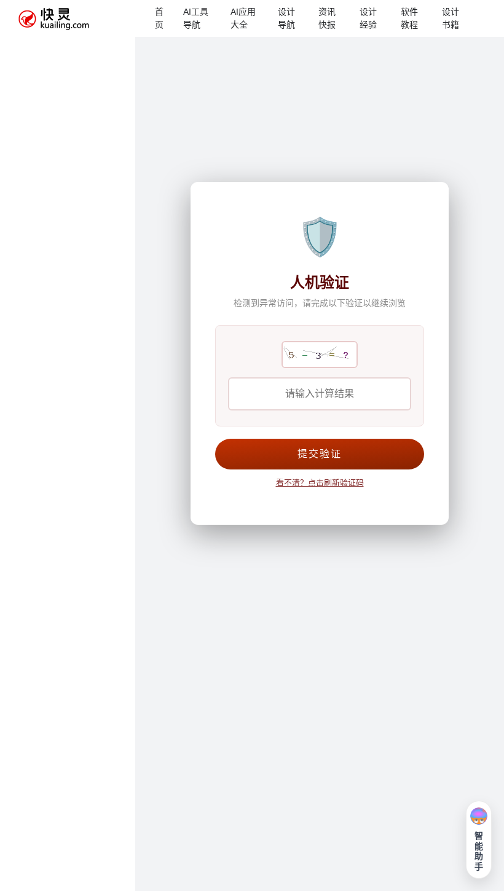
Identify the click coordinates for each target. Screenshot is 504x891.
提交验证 (319, 454)
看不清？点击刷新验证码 (320, 482)
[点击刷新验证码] (320, 354)
